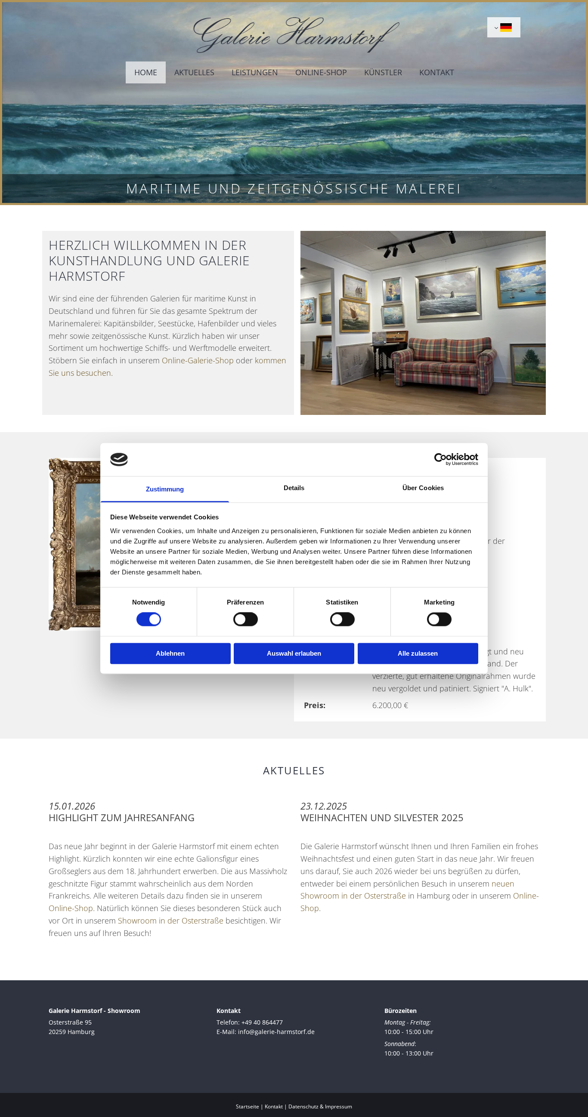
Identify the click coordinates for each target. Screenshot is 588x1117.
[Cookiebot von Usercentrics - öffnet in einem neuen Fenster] (440, 459)
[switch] (245, 619)
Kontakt (436, 72)
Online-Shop (321, 72)
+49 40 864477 (262, 1022)
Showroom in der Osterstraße (170, 920)
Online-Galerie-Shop (198, 360)
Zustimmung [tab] (165, 489)
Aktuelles (194, 72)
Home (145, 72)
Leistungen (255, 72)
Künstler (383, 72)
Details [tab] (294, 487)
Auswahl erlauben (294, 653)
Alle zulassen (418, 653)
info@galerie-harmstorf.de (276, 1032)
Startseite (247, 1106)
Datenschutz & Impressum (320, 1106)
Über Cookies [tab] (423, 487)
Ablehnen (170, 653)
